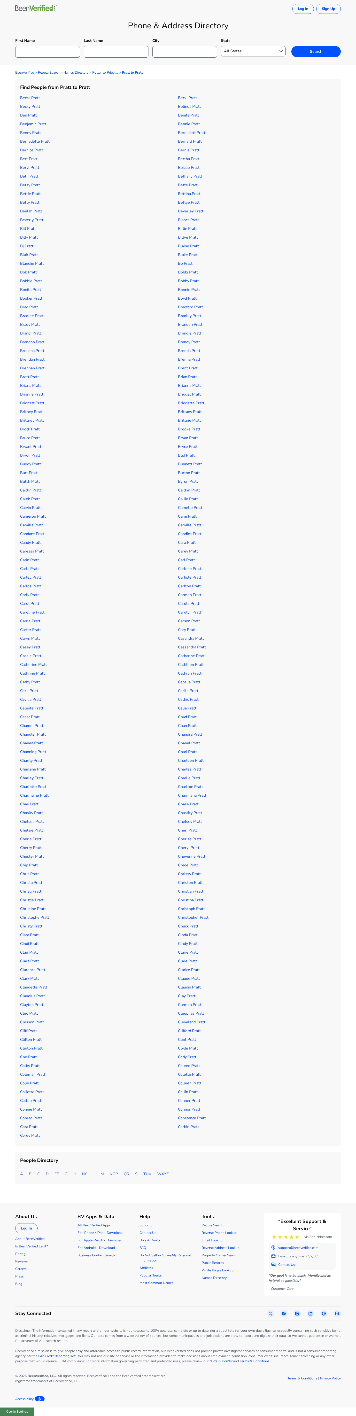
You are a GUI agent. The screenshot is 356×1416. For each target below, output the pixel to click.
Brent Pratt (188, 368)
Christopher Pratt (193, 917)
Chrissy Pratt (189, 874)
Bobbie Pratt (31, 281)
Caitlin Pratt (30, 490)
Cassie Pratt (30, 656)
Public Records (213, 1262)
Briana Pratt (30, 385)
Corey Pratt (30, 1135)
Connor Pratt (189, 1109)
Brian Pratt (187, 377)
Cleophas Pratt (191, 1013)
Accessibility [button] (24, 1399)
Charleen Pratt (191, 760)
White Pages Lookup (217, 1270)
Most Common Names (156, 1283)
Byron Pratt (188, 481)
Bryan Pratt (188, 438)
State (226, 40)
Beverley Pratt (190, 211)
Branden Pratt (190, 324)
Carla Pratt (29, 568)
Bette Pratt (188, 185)
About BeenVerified (30, 1239)
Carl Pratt (186, 560)
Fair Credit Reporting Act (57, 1356)
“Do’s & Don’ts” (221, 1361)
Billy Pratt (29, 237)
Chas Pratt (29, 804)
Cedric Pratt (188, 699)
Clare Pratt (187, 961)
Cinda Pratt (188, 935)
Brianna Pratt (189, 385)
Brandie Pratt (189, 333)
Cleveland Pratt (191, 1022)
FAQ (142, 1247)
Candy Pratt (30, 542)
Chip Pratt (29, 865)
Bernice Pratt (31, 150)
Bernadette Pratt (35, 141)
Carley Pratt (30, 577)
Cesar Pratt (30, 717)
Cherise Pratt (189, 839)
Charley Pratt (31, 778)
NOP (114, 1174)
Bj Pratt (26, 246)
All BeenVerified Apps (94, 1225)
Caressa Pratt (32, 551)
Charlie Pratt (189, 778)
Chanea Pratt (31, 743)
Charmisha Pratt (192, 795)
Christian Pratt (190, 891)
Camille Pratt (189, 525)
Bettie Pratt (30, 193)
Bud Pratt (186, 455)
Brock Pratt (30, 429)
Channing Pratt (33, 752)
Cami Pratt (187, 516)
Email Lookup (212, 1240)
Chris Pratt (29, 874)
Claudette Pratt (33, 987)
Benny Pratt (30, 132)
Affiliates (146, 1268)
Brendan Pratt (32, 359)
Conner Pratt (189, 1100)
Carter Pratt (30, 629)
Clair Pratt (29, 952)
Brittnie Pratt (189, 420)
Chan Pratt (187, 725)
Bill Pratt (28, 228)
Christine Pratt (33, 908)
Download (115, 1232)
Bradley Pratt (189, 316)
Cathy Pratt (30, 682)
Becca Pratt (30, 98)
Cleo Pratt (29, 1013)
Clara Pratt (29, 961)
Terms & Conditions (255, 1361)
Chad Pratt (187, 717)
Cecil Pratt (29, 690)
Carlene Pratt (189, 568)
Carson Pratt (189, 621)
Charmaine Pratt (34, 795)
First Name (25, 40)
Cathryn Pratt (189, 673)
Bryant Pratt (30, 446)
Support (145, 1225)
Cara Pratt (187, 542)
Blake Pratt (188, 254)
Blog (18, 1284)
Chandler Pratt (33, 734)
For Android (86, 1247)
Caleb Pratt (30, 499)
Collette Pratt (32, 1092)
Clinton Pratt (31, 1048)
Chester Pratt (32, 856)
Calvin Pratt (30, 507)
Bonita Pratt (30, 289)
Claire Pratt (188, 952)
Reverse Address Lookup (221, 1247)
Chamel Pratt (31, 725)
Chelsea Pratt (32, 821)
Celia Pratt (187, 708)
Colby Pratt (30, 1065)
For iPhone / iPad (90, 1232)
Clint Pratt (187, 1039)
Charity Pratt (31, 760)
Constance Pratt (192, 1118)
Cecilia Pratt (30, 699)
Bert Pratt (29, 159)
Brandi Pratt (30, 333)
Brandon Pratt (32, 342)
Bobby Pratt (188, 281)
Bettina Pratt (189, 193)
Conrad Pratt (31, 1118)
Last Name (93, 40)
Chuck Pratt (188, 926)
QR (126, 1174)
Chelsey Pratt (190, 821)
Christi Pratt (30, 891)
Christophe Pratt (34, 917)
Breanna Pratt (32, 350)
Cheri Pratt (187, 830)
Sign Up (328, 8)
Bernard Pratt (190, 141)
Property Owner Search (219, 1255)
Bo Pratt (185, 263)
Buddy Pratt (30, 464)
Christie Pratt (32, 900)
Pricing (20, 1254)
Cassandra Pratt (192, 647)
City (155, 40)
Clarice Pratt (189, 970)
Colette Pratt (189, 1074)
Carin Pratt (29, 560)
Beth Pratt (29, 176)
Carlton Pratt (189, 586)
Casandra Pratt (191, 638)
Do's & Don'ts (150, 1240)
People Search (49, 72)
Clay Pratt (186, 996)
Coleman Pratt (32, 1074)
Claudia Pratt (189, 987)
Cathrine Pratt (32, 673)
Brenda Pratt (189, 350)
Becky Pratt (30, 106)
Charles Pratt (189, 769)
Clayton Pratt (31, 1004)
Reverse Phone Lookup (219, 1232)
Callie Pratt (188, 499)
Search (316, 51)
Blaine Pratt (188, 246)
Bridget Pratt (189, 394)
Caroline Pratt (32, 612)
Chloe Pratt (188, 865)
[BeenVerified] (36, 9)
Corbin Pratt (188, 1126)
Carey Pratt (188, 551)
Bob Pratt (28, 272)
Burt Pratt (29, 472)
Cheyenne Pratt (191, 856)
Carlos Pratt (30, 586)
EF (56, 1174)
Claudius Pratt (32, 996)
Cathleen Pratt (191, 664)
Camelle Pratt (190, 507)
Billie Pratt (187, 228)
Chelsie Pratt (31, 830)
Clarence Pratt (32, 970)
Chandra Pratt (190, 734)
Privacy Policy (330, 1378)
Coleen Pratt (189, 1065)
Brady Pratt (30, 324)
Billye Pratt (188, 237)
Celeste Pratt (31, 708)
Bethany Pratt (190, 176)
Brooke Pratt (189, 429)
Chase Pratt (188, 804)
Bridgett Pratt (32, 403)
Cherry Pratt (31, 847)
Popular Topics (150, 1275)
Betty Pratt (29, 202)
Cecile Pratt (188, 690)
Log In (303, 8)
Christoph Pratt (191, 908)
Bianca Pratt (188, 220)
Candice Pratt (189, 534)
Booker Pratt (31, 298)
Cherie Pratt (30, 839)
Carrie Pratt (30, 621)
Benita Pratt (188, 115)
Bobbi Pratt (188, 272)
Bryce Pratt (188, 446)
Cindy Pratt (188, 943)
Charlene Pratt (33, 769)
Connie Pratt (31, 1109)
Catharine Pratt (191, 656)
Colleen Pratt (189, 1083)
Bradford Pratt (190, 307)
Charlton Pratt (190, 786)
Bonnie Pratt (189, 289)
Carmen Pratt (189, 595)
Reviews (21, 1261)
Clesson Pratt (32, 1022)
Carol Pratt (29, 603)
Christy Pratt (31, 926)
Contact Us (147, 1232)
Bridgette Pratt (191, 403)
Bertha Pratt (189, 159)
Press (19, 1276)
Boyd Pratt (187, 298)
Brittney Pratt (32, 420)
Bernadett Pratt (191, 132)
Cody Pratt (187, 1057)
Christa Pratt (31, 882)
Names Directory (75, 72)
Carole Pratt (188, 603)
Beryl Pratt (29, 167)
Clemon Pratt (189, 1004)
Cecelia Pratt (189, 682)
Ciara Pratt (29, 935)
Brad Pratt (29, 307)
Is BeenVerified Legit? (31, 1246)
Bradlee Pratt (32, 316)
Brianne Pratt (31, 394)
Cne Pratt (28, 1057)
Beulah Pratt (31, 211)
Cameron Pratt (33, 516)
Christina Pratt (190, 900)
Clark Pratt (29, 978)
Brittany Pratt (190, 411)
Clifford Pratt (189, 1031)
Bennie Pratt (189, 124)
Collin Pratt (188, 1092)
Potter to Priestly (105, 72)
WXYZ (163, 1174)
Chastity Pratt (190, 813)
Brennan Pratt (32, 368)
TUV (147, 1174)
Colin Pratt (29, 1083)
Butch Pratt (30, 481)
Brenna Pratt (189, 359)
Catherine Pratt (33, 664)
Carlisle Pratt (189, 577)
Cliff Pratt (28, 1031)
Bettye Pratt (189, 202)
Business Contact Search (96, 1255)
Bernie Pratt (188, 150)
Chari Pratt (187, 752)
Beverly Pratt (31, 220)
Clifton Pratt (31, 1039)
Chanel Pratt (189, 743)
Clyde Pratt (188, 1048)
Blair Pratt (29, 254)
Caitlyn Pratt (189, 490)
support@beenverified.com (298, 1247)
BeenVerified (24, 72)
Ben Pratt (28, 115)
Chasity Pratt (31, 813)
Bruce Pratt (30, 438)
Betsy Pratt (30, 185)
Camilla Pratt (31, 525)
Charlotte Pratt (33, 786)
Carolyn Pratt (189, 612)
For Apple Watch (90, 1240)
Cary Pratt (187, 629)
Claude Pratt (189, 978)
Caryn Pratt (30, 638)
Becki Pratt (187, 98)
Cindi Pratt (29, 943)
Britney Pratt (31, 411)
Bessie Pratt (189, 167)
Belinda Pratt (189, 106)
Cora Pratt (29, 1126)
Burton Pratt (189, 472)
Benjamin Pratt (33, 124)
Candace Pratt (32, 534)
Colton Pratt (30, 1100)
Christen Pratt (190, 882)
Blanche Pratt (32, 263)
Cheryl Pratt (188, 847)
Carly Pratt (29, 595)
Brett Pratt (29, 377)
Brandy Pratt (189, 342)
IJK (84, 1174)
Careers (21, 1269)
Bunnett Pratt (190, 464)
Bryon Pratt (30, 455)
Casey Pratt (30, 647)
